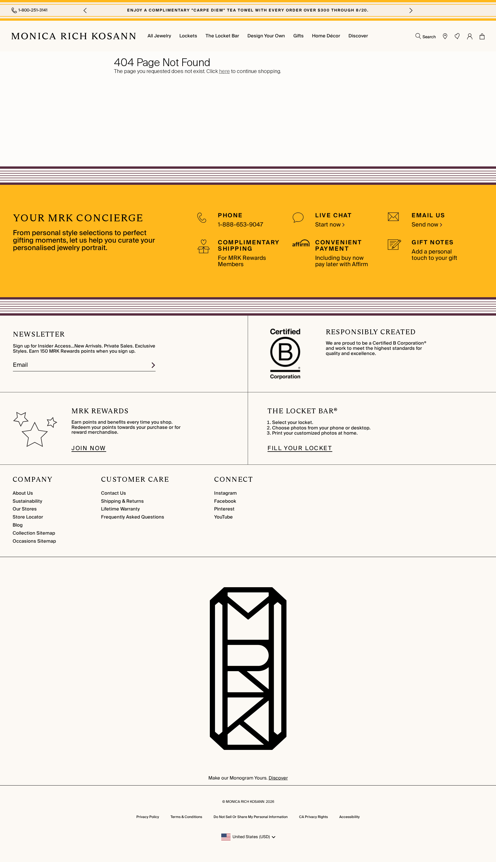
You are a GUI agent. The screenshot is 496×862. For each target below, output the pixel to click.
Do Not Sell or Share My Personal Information (251, 817)
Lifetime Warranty (120, 509)
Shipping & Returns (122, 501)
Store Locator (28, 517)
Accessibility (349, 817)
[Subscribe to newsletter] (153, 365)
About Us (23, 493)
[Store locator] (445, 36)
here (224, 71)
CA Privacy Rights (313, 817)
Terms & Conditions (186, 817)
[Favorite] (457, 36)
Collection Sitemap (34, 533)
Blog (18, 525)
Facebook (225, 501)
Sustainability (27, 501)
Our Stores (25, 509)
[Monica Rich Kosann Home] (73, 36)
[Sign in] (469, 36)
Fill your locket (300, 448)
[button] (85, 10)
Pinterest (224, 509)
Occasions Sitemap (34, 541)
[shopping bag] (482, 36)
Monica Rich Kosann (245, 802)
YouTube (223, 517)
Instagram (225, 493)
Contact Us (113, 493)
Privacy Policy (147, 817)
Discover (278, 778)
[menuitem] (159, 36)
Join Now (88, 448)
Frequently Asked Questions (132, 517)
